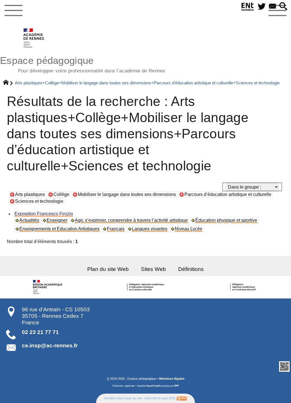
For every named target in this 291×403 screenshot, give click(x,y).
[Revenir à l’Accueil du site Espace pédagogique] (34, 38)
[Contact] (272, 6)
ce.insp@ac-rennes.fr (50, 345)
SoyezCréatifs (153, 386)
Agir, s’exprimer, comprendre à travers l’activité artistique (131, 220)
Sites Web (153, 269)
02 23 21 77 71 (40, 332)
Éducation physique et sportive (226, 220)
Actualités (29, 220)
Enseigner (57, 220)
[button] (283, 6)
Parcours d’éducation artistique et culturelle (227, 194)
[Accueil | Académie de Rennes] (48, 287)
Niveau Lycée (188, 228)
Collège (61, 194)
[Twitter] (261, 6)
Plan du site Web (108, 269)
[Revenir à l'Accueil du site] (8, 83)
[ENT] (247, 8)
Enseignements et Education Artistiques (59, 228)
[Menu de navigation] (13, 11)
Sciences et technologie (39, 201)
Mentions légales (171, 378)
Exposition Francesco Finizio (43, 213)
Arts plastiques (30, 194)
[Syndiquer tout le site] (181, 398)
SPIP (176, 386)
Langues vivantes (149, 228)
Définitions (191, 269)
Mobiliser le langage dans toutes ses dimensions (127, 194)
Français (115, 228)
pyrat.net (129, 386)
